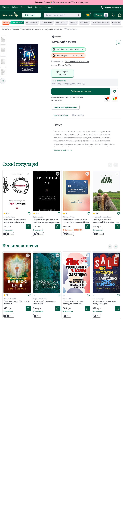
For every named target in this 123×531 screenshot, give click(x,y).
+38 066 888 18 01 (112, 8)
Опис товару (61, 115)
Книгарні (38, 7)
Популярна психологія (53, 29)
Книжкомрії (17, 22)
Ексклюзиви (47, 23)
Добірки (15, 7)
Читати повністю (61, 150)
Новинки (84, 23)
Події (30, 7)
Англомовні (32, 23)
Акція (5, 23)
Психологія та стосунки (31, 29)
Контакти (49, 7)
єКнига (73, 23)
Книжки (15, 29)
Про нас (5, 7)
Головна (5, 29)
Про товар (78, 115)
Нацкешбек (61, 23)
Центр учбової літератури (77, 61)
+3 (3, 81)
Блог (23, 7)
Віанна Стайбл (64, 65)
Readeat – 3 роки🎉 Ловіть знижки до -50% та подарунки (61, 2)
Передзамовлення (100, 23)
